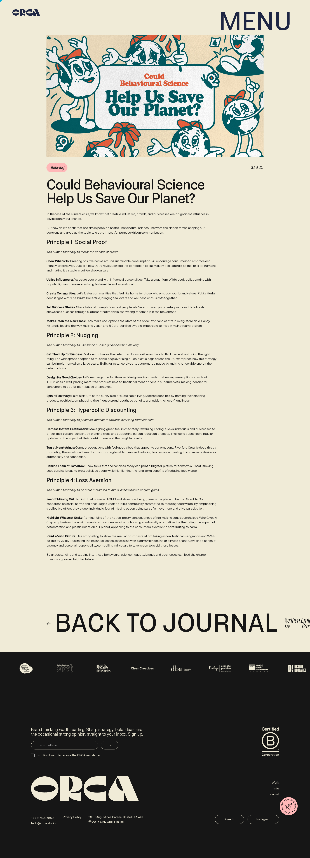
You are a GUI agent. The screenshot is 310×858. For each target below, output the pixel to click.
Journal (274, 794)
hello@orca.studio (43, 823)
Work (275, 782)
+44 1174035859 (42, 818)
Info (276, 788)
